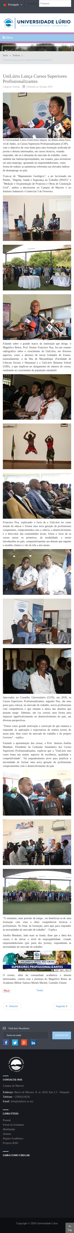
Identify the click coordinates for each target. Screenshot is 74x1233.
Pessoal (7, 1120)
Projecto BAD (10, 1143)
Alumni (7, 1134)
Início (5, 55)
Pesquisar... (32, 3)
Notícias (16, 55)
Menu (9, 37)
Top (70, 1230)
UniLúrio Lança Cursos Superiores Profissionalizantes (35, 79)
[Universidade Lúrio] (37, 22)
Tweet (40, 990)
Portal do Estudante (13, 1124)
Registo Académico (13, 1138)
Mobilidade (9, 1129)
